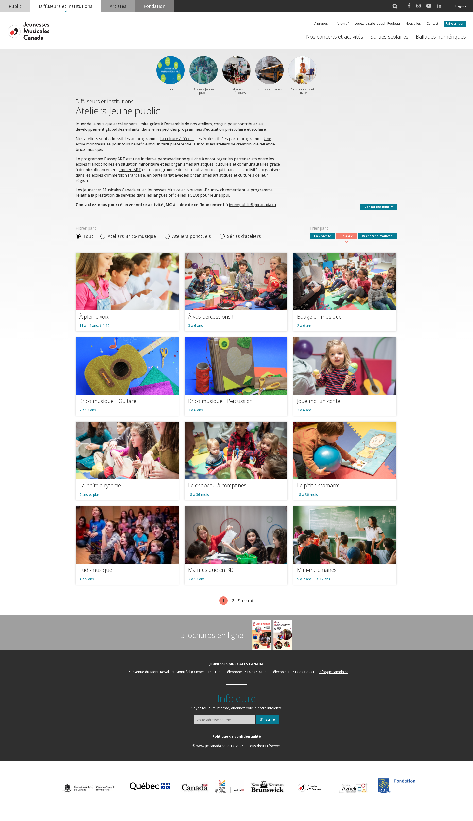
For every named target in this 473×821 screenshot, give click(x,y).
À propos (321, 23)
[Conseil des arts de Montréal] (229, 786)
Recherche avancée (377, 236)
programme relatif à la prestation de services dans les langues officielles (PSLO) (174, 192)
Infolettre (341, 23)
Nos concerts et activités (334, 36)
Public (15, 6)
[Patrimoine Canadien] (194, 787)
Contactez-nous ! (378, 207)
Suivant (246, 601)
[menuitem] (15, 6)
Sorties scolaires (389, 36)
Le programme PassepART (100, 158)
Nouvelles (413, 23)
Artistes (118, 6)
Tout (88, 236)
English (460, 6)
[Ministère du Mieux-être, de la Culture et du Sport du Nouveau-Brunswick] (267, 786)
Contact (432, 23)
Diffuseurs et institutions (65, 6)
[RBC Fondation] (396, 785)
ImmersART (130, 169)
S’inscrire (267, 719)
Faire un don (455, 23)
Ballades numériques (441, 36)
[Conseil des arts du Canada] (88, 788)
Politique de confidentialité (236, 736)
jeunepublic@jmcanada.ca (252, 204)
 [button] (395, 6)
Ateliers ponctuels (191, 236)
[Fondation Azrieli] (353, 788)
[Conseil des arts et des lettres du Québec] (149, 785)
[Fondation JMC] (309, 787)
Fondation (154, 6)
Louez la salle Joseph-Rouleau (377, 23)
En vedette (322, 236)
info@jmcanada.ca (333, 671)
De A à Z (346, 236)
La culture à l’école (177, 138)
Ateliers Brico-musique (132, 236)
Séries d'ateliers (244, 236)
